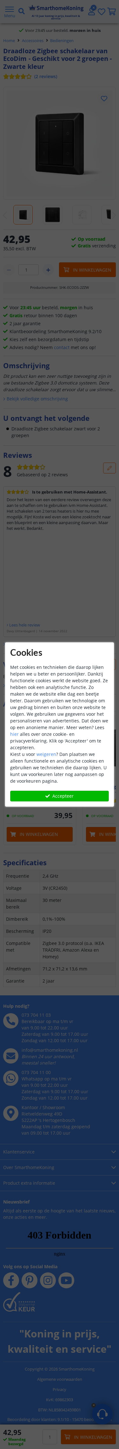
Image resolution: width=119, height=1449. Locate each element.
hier (14, 734)
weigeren (46, 754)
